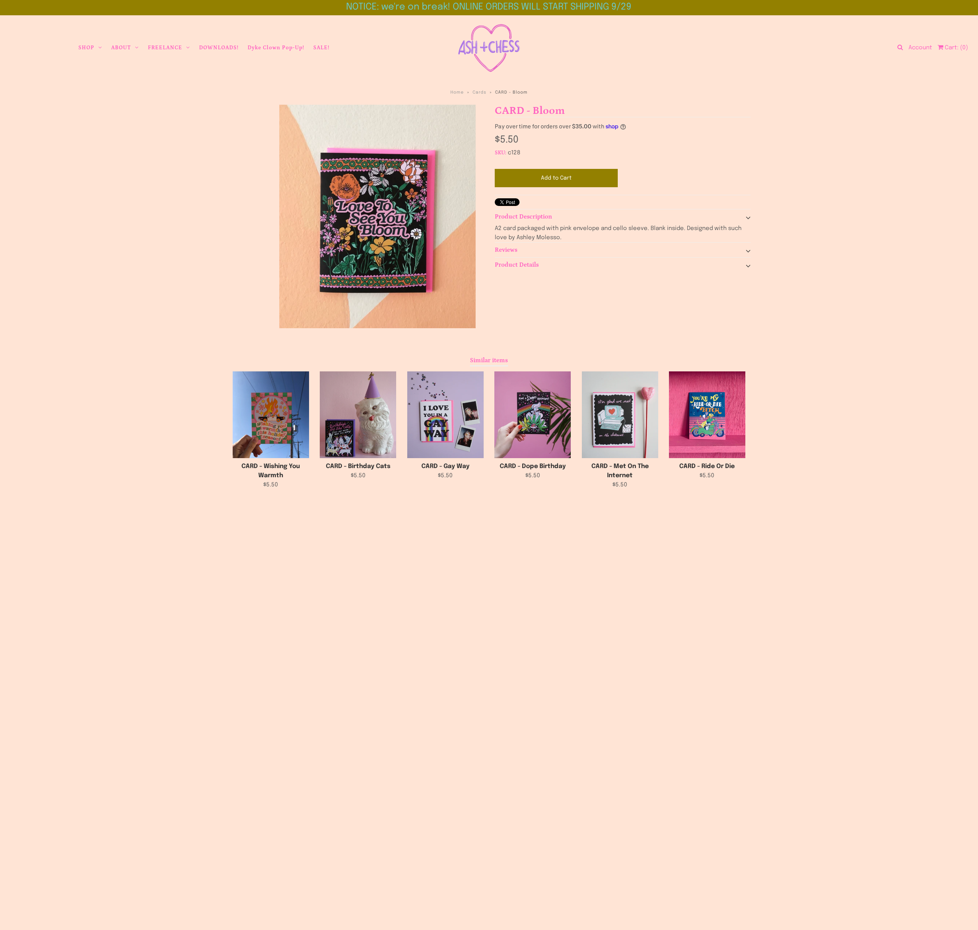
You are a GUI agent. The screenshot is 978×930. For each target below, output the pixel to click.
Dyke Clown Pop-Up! (276, 48)
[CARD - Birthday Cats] (358, 414)
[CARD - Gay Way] (445, 414)
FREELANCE (165, 48)
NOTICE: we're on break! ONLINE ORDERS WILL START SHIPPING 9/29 (488, 7)
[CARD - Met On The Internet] (620, 414)
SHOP (86, 48)
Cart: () (955, 48)
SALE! (321, 48)
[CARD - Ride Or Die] (707, 414)
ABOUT (121, 48)
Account (920, 48)
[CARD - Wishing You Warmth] (271, 414)
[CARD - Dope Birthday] (532, 414)
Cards (479, 92)
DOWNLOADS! (218, 48)
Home (457, 92)
